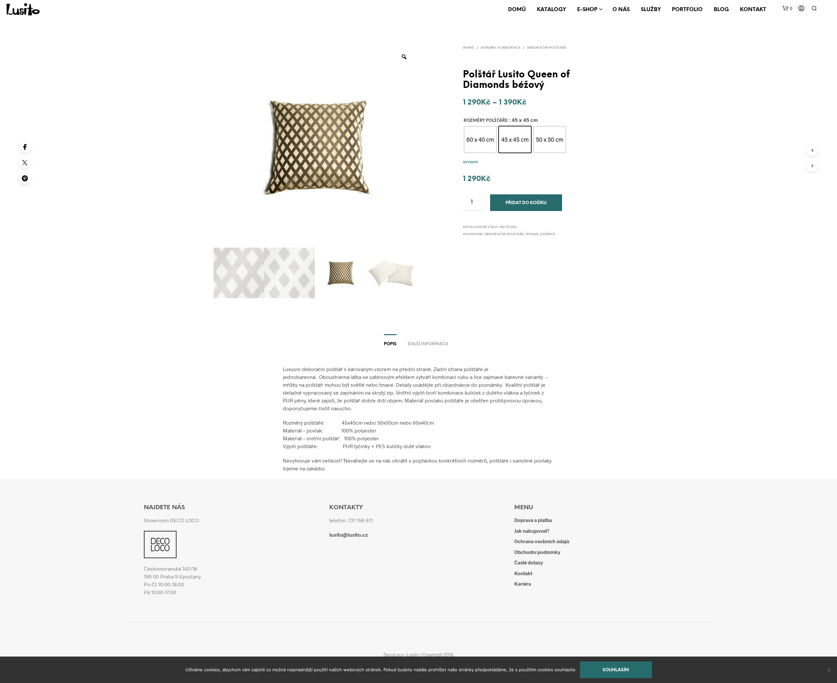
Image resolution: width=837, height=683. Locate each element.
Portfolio (687, 9)
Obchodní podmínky (537, 552)
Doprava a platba (533, 520)
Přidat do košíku (526, 203)
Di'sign (532, 234)
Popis (390, 344)
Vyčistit (470, 162)
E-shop (587, 9)
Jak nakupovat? (531, 531)
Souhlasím (616, 670)
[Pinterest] (25, 178)
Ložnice (547, 234)
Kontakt (753, 9)
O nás (621, 9)
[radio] (480, 139)
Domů (517, 9)
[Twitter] (25, 162)
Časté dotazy (528, 562)
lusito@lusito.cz (348, 534)
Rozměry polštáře (486, 121)
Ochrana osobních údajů (541, 541)
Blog (721, 9)
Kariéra (522, 584)
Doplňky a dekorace (501, 48)
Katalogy (551, 9)
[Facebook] (25, 146)
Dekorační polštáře (546, 48)
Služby (651, 9)
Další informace (428, 344)
